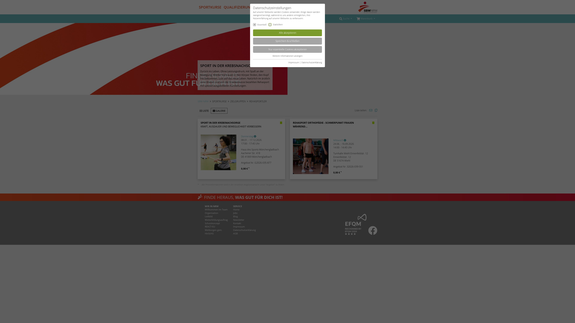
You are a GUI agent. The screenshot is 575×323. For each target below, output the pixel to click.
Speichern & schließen (287, 41)
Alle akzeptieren (287, 32)
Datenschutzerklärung (311, 62)
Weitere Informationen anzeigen (287, 55)
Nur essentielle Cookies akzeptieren (287, 49)
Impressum (293, 62)
